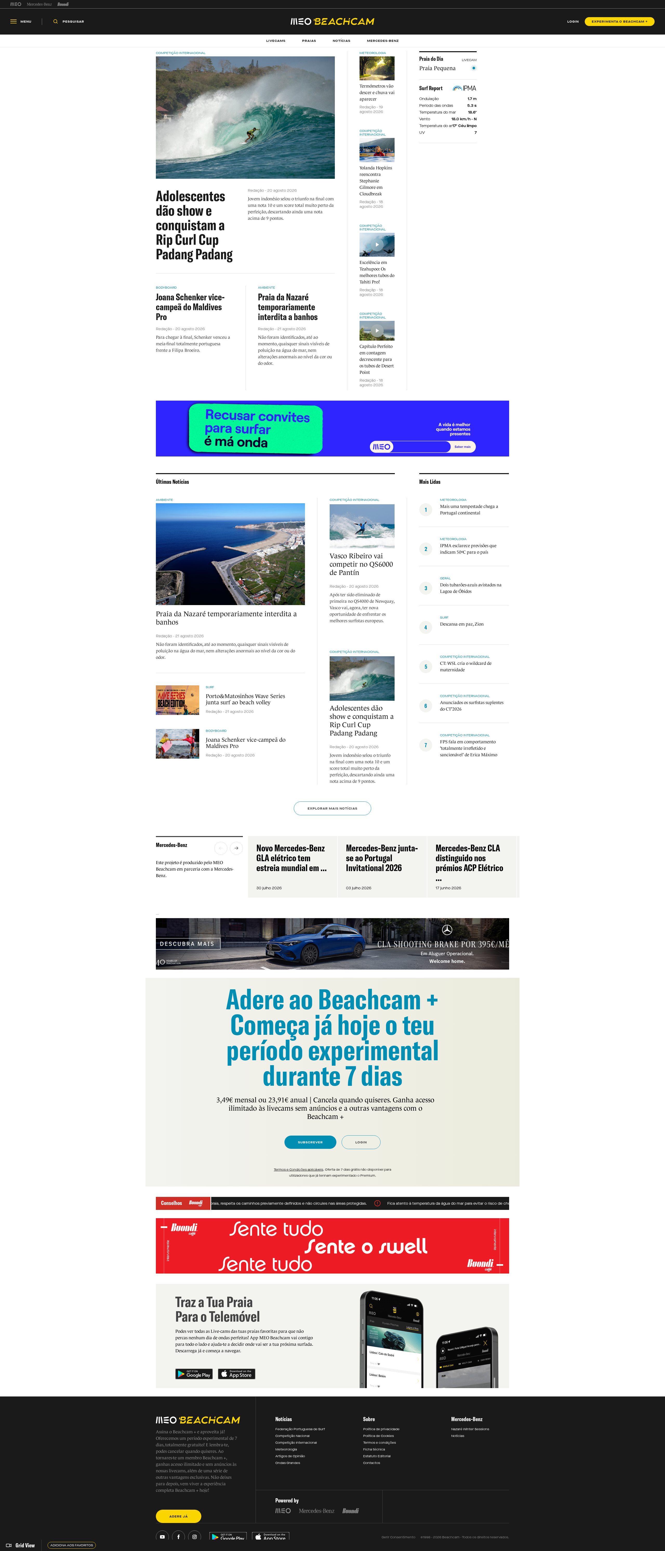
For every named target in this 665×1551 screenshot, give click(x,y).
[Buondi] (63, 4)
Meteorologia (373, 53)
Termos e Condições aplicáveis (298, 1170)
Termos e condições (379, 1443)
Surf (210, 687)
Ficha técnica (374, 1449)
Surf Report (431, 88)
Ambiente (266, 287)
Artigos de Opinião (290, 1456)
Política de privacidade (381, 1429)
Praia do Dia (431, 59)
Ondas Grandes (287, 1463)
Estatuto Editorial (377, 1456)
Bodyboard (166, 287)
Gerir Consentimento (398, 1537)
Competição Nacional (292, 1436)
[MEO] (15, 4)
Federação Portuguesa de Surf (300, 1429)
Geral (445, 578)
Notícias (457, 1436)
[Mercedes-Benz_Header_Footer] (39, 4)
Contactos (371, 1463)
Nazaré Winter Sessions (470, 1429)
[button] (220, 848)
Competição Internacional (180, 53)
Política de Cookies (378, 1436)
